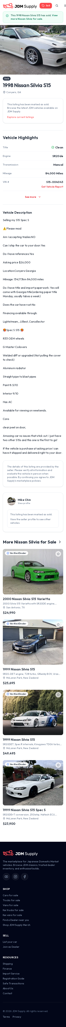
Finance (7, 968)
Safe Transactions (13, 983)
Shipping (8, 963)
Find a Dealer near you (16, 920)
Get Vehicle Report (52, 186)
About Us (8, 988)
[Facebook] (24, 876)
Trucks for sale (11, 900)
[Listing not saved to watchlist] (58, 554)
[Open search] (56, 5)
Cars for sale (10, 895)
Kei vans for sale (12, 915)
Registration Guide (13, 978)
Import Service (11, 973)
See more (30, 196)
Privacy (17, 1016)
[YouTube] (6, 876)
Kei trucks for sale (13, 910)
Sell (48, 5)
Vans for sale (10, 905)
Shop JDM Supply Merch (16, 925)
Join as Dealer (11, 946)
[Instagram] (15, 876)
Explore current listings (20, 117)
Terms (6, 1016)
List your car (10, 941)
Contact (7, 993)
